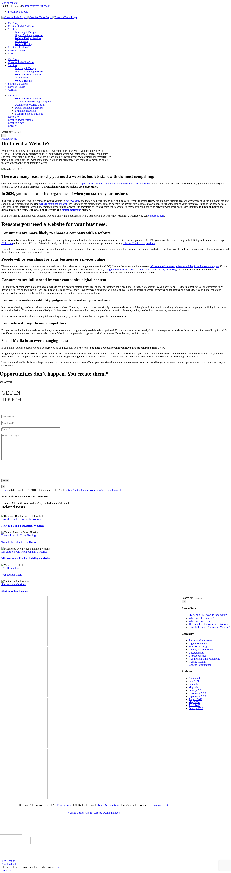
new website (72, 200)
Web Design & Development (105, 489)
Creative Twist (160, 805)
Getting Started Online (76, 489)
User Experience (197, 655)
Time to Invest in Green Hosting (18, 535)
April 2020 (194, 705)
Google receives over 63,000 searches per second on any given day (140, 269)
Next (14, 138)
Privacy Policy (65, 805)
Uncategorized (196, 652)
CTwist (5, 489)
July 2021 (194, 681)
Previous (6, 138)
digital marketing (71, 209)
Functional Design (198, 646)
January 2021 (196, 690)
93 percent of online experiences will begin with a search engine (184, 266)
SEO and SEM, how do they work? (208, 614)
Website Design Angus (79, 812)
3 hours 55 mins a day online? (139, 243)
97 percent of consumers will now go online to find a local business (115, 183)
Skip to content (9, 2)
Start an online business (13, 584)
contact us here (156, 215)
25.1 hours (7, 243)
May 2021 (194, 687)
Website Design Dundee (107, 812)
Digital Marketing (198, 643)
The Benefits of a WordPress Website (208, 624)
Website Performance (200, 664)
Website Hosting (197, 661)
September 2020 (197, 696)
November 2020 (197, 693)
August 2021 (195, 678)
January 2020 (196, 708)
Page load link (9, 864)
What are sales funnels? (201, 617)
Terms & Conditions (108, 805)
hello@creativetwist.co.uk (36, 5)
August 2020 (195, 699)
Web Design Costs (11, 568)
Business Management (201, 640)
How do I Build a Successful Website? (21, 519)
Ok (57, 867)
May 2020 (194, 702)
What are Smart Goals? (201, 621)
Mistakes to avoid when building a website (24, 551)
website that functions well (53, 203)
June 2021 (194, 684)
